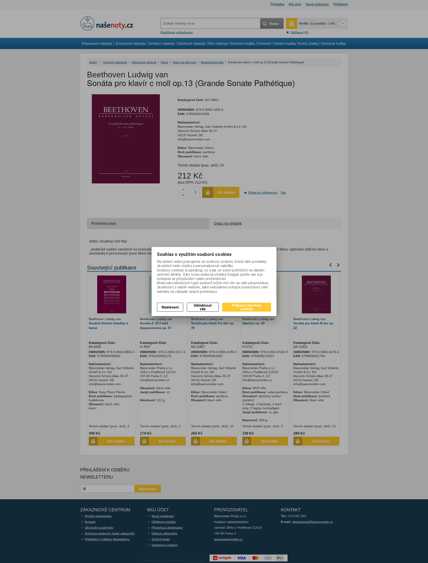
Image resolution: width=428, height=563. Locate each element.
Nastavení (170, 307)
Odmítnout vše (203, 307)
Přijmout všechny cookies (246, 307)
